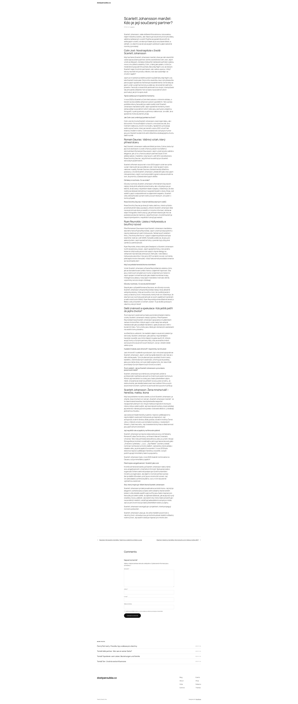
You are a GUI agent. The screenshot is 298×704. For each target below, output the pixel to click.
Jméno (126, 589)
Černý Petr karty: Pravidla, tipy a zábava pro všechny (117, 646)
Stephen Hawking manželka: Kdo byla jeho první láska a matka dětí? (178, 540)
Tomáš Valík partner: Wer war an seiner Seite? (114, 651)
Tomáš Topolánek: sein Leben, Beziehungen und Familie (118, 656)
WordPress (198, 699)
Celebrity (132, 27)
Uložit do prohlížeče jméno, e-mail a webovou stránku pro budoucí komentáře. (144, 611)
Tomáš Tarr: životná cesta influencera (111, 661)
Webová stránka (128, 604)
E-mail (126, 596)
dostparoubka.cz (104, 3)
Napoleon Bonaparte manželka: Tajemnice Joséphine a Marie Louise (120, 540)
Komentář (126, 569)
